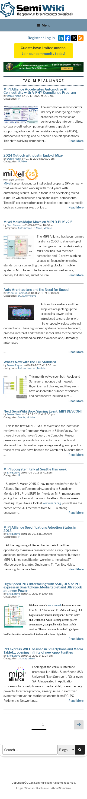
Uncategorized (26, 658)
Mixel (24, 161)
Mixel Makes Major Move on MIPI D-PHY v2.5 (37, 222)
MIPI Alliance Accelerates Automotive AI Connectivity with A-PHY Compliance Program (39, 90)
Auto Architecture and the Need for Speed (35, 290)
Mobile (47, 228)
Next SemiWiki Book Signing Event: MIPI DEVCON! (42, 411)
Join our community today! (43, 54)
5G (19, 295)
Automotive (25, 228)
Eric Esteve (13, 472)
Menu (46, 25)
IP (19, 98)
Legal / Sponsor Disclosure (32, 788)
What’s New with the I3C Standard (29, 362)
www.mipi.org (52, 503)
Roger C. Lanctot (17, 293)
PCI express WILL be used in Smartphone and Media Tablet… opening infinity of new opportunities (43, 650)
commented (54, 605)
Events (22, 417)
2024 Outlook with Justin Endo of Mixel (33, 155)
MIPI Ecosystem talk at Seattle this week (35, 469)
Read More (76, 141)
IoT (34, 368)
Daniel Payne (14, 365)
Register (35, 38)
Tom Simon (13, 225)
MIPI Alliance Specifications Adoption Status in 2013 (39, 529)
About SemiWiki (61, 788)
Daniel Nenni (14, 95)
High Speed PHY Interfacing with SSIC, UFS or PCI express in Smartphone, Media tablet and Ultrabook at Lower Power (42, 587)
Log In (50, 38)
